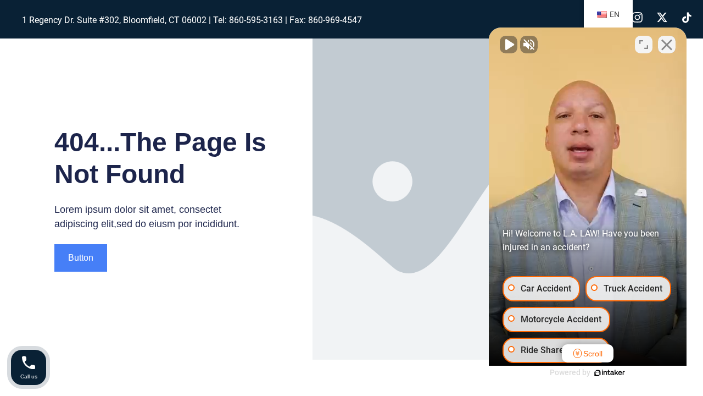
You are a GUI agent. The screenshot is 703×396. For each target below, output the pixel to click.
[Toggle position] (643, 44)
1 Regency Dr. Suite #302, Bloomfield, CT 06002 (114, 20)
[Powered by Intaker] (609, 373)
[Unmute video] (508, 44)
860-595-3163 (256, 20)
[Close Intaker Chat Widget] (667, 44)
